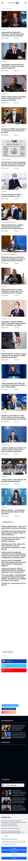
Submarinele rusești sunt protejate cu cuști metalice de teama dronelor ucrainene (13, 539)
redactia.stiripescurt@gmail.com (13, 832)
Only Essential (14, 851)
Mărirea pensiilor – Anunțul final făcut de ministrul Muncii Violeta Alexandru (12, 511)
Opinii (3, 351)
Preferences (14, 855)
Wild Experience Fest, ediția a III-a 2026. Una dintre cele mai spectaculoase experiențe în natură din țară (13, 546)
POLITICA (4, 29)
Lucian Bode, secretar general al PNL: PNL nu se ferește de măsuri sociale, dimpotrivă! (12, 66)
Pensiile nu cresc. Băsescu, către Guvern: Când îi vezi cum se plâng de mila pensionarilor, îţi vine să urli (13, 417)
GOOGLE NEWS (16, 828)
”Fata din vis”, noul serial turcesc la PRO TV (13, 584)
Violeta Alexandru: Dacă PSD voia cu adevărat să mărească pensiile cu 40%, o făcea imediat (13, 385)
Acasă (2, 8)
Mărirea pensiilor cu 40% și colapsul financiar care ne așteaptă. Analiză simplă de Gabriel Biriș (13, 355)
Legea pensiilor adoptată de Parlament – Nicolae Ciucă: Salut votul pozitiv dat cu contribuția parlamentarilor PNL (12, 34)
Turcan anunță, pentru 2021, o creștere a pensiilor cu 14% (11, 195)
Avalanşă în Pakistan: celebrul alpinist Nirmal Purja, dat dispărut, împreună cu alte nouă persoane (13, 570)
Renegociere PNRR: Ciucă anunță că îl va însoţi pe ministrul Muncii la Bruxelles (13, 130)
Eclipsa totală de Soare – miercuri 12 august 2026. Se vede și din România (13, 527)
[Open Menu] (2, 3)
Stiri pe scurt (6, 159)
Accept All (14, 848)
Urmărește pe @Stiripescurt (11, 705)
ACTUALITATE (5, 445)
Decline (14, 858)
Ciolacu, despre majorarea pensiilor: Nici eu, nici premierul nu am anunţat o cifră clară (13, 98)
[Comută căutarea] (26, 3)
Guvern (4, 126)
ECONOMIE (4, 254)
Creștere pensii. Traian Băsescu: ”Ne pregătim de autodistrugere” (13, 480)
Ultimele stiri (7, 522)
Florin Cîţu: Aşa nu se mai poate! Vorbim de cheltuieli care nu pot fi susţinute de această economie (13, 259)
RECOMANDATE (11, 222)
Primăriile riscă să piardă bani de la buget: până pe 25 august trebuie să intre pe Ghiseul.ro (13, 532)
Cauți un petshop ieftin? (9, 712)
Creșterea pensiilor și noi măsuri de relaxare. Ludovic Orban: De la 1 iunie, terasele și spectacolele (13, 449)
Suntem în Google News (8, 709)
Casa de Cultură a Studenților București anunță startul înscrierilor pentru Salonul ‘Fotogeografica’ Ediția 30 (13, 563)
